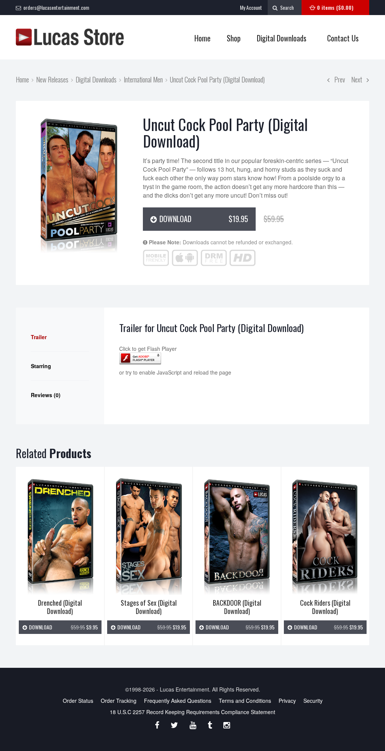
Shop (230, 38)
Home (202, 38)
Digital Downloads (281, 38)
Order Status (78, 700)
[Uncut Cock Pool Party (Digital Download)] (79, 184)
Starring (41, 366)
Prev (337, 79)
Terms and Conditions (245, 700)
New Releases (52, 79)
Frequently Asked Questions (177, 700)
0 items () (335, 7)
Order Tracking (118, 700)
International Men (143, 79)
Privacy (287, 700)
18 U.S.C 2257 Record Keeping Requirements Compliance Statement (192, 712)
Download (207, 218)
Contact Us (343, 38)
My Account (251, 7)
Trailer (39, 337)
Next (359, 79)
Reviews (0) (46, 395)
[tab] (60, 337)
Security (313, 700)
